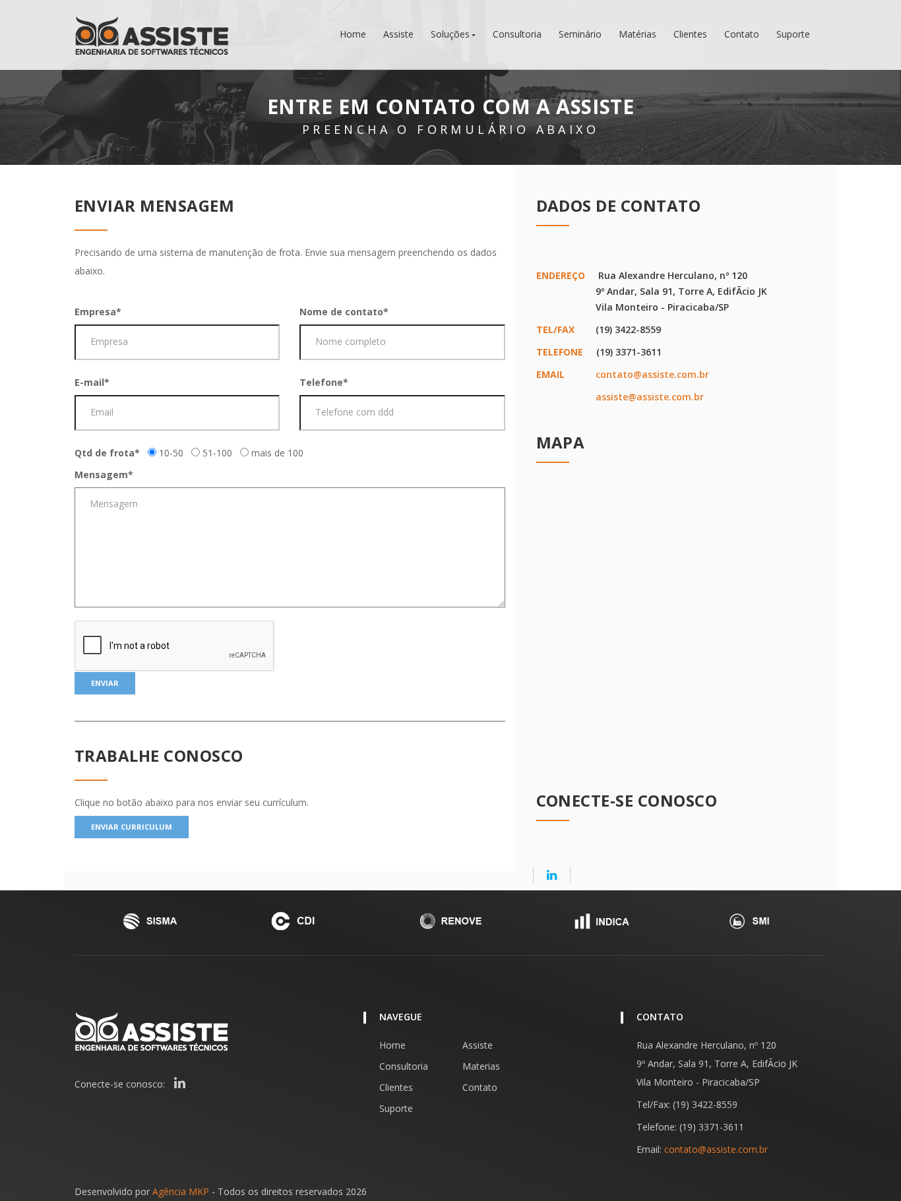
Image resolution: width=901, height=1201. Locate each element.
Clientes (690, 34)
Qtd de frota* (107, 453)
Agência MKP (180, 1191)
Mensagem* (104, 474)
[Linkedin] (552, 874)
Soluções (450, 34)
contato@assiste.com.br (652, 374)
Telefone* (323, 382)
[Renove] (450, 921)
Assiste (398, 34)
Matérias (637, 34)
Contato (741, 34)
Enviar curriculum (131, 827)
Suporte (793, 34)
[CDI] (300, 921)
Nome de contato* (343, 311)
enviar (105, 683)
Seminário (580, 34)
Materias (481, 1066)
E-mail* (92, 382)
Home (353, 34)
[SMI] (751, 921)
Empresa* (98, 311)
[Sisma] (150, 921)
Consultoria (517, 34)
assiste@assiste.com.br (650, 396)
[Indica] (601, 921)
